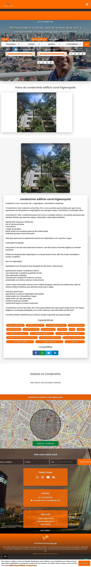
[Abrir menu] (87, 4)
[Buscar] (86, 44)
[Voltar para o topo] (5, 556)
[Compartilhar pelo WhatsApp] (42, 353)
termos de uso (31, 565)
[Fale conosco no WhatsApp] (37, 477)
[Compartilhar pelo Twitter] (49, 353)
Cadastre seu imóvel (45, 518)
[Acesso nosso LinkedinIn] (53, 477)
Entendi (84, 563)
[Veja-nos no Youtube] (48, 477)
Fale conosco (46, 524)
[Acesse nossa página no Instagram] (42, 477)
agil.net (54, 543)
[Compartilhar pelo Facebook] (36, 353)
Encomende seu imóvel (46, 521)
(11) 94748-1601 (46, 22)
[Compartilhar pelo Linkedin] (55, 353)
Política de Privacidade (40, 554)
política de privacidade (17, 565)
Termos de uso (53, 554)
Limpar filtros (82, 39)
